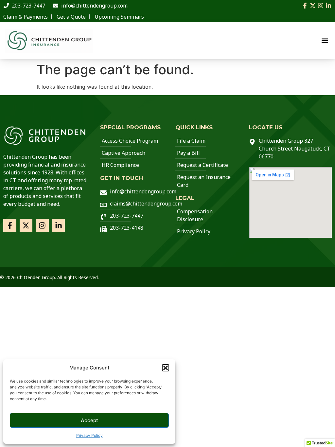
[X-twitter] (313, 6)
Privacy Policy (89, 435)
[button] (165, 368)
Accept (89, 420)
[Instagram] (321, 6)
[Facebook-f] (305, 6)
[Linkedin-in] (328, 6)
